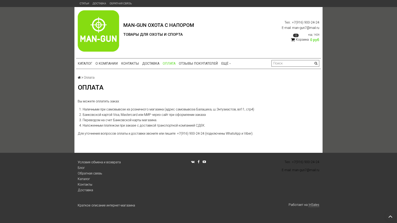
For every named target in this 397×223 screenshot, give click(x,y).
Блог (81, 168)
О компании (107, 63)
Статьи (84, 3)
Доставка (99, 3)
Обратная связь (121, 3)
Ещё (224, 63)
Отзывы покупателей (198, 63)
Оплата (169, 63)
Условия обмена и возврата (99, 162)
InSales (314, 205)
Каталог (85, 63)
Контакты (130, 63)
